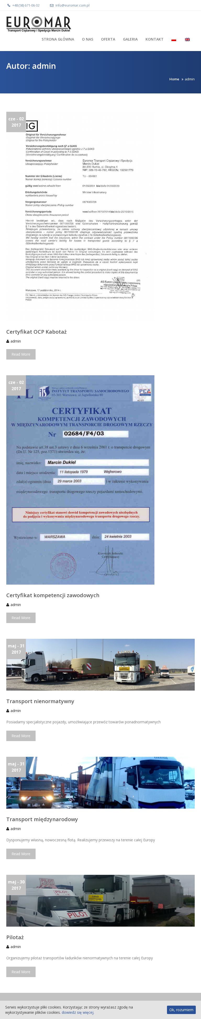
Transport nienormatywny (40, 701)
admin (15, 341)
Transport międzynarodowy (42, 819)
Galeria (130, 39)
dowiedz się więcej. (78, 1012)
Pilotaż (15, 937)
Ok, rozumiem (181, 1009)
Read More (21, 354)
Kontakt (155, 39)
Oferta (108, 39)
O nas (87, 39)
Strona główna (58, 39)
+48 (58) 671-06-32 (26, 5)
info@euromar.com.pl (72, 5)
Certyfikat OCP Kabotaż (36, 331)
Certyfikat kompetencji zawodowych (52, 595)
